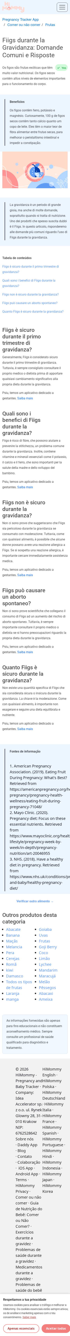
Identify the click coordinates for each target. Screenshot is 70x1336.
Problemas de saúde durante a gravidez (29, 1255)
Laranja (12, 993)
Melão (44, 981)
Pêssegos (47, 987)
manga (12, 999)
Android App (27, 1173)
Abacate (13, 929)
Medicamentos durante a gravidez (29, 1272)
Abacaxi (46, 993)
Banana (13, 935)
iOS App (25, 1168)
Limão (44, 958)
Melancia (14, 946)
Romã (11, 964)
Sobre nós (25, 1139)
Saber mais (29, 1317)
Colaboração (29, 1162)
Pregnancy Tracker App (20, 19)
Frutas (50, 24)
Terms (21, 1179)
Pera (10, 952)
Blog (22, 1150)
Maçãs (12, 941)
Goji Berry (48, 946)
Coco (43, 952)
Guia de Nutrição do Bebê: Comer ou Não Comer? (29, 1214)
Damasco (14, 976)
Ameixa (45, 999)
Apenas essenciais (21, 1328)
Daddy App (27, 1144)
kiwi (9, 970)
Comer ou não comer (23, 24)
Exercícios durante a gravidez (25, 1237)
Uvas (43, 935)
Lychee (45, 964)
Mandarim (48, 970)
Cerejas (12, 958)
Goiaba (45, 929)
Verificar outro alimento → (35, 901)
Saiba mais (25, 398)
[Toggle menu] (62, 7)
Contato (25, 1156)
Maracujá (47, 976)
